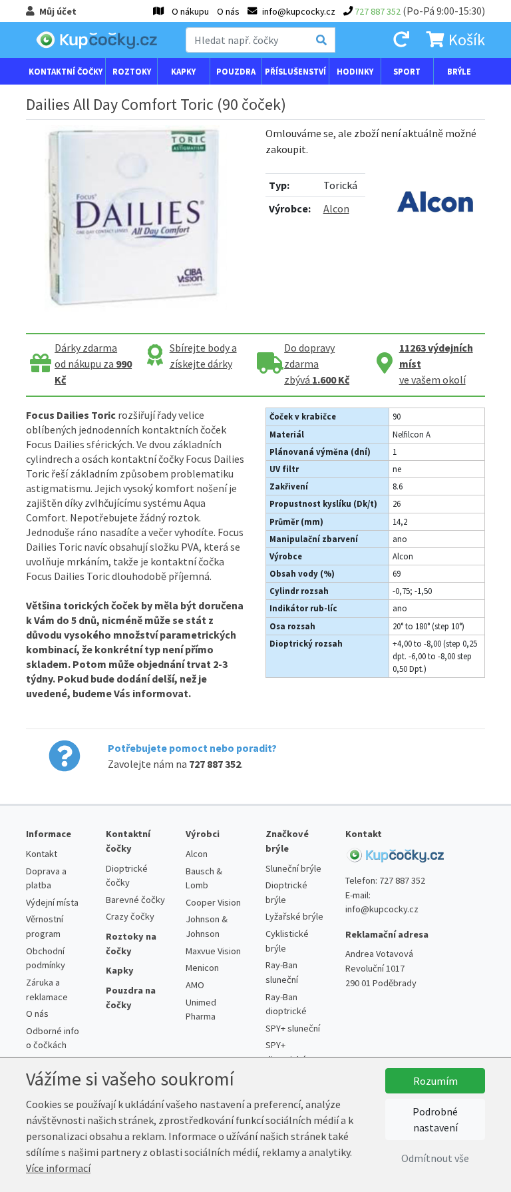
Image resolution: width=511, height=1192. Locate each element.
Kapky (183, 71)
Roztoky (131, 71)
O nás (228, 11)
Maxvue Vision (213, 951)
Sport (407, 71)
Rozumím (435, 1080)
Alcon (336, 208)
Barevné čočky (135, 900)
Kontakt (41, 854)
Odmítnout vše (435, 1158)
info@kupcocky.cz (382, 909)
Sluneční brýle (293, 868)
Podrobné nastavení (435, 1119)
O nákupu (190, 11)
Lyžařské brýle (294, 916)
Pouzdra (236, 71)
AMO (195, 985)
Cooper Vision (213, 902)
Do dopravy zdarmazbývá (316, 363)
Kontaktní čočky (65, 71)
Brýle (459, 71)
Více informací (58, 1168)
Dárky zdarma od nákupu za (93, 363)
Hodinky (355, 71)
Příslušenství (295, 71)
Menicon (202, 968)
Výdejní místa (52, 902)
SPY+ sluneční (292, 1028)
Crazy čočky (130, 916)
